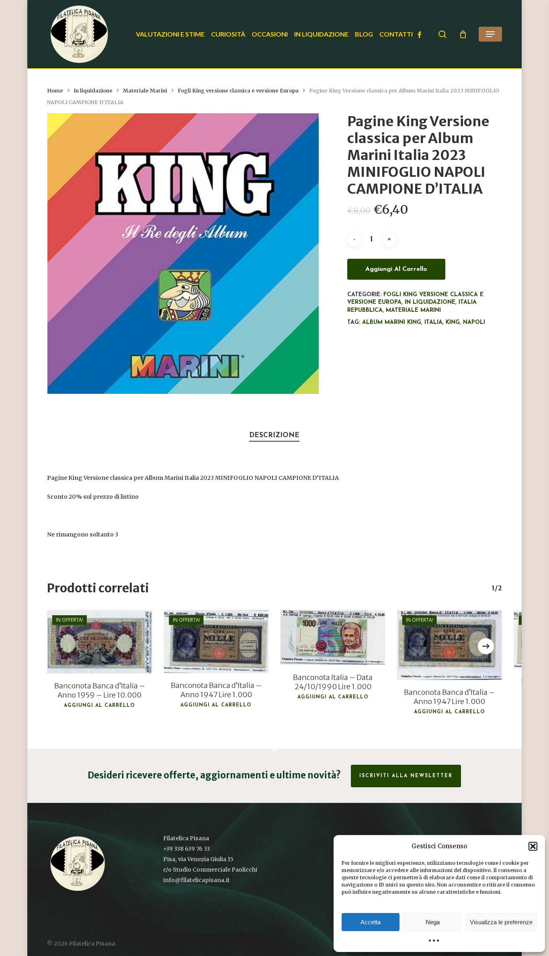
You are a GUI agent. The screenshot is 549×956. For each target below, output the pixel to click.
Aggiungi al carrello (396, 269)
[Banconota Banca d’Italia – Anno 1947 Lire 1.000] (216, 641)
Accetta (371, 922)
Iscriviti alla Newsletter (406, 776)
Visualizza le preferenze (501, 922)
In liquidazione (93, 90)
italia (433, 322)
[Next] (486, 646)
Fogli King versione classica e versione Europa (238, 90)
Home (55, 90)
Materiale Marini (145, 90)
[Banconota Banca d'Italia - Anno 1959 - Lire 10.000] (99, 641)
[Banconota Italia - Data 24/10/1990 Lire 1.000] (333, 637)
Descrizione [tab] (274, 435)
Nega (433, 922)
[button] (533, 846)
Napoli (474, 322)
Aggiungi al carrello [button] (99, 705)
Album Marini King (391, 322)
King (453, 322)
